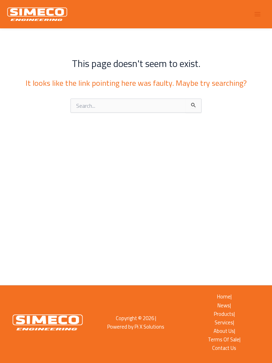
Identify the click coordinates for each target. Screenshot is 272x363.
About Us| (224, 331)
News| (224, 305)
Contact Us (224, 348)
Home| (224, 296)
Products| (224, 314)
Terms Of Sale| (224, 339)
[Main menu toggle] (257, 14)
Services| (224, 322)
